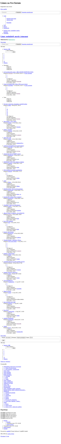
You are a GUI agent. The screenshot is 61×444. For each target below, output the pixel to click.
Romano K (10, 155)
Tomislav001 (11, 282)
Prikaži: (4, 337)
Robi (18, 218)
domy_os (19, 194)
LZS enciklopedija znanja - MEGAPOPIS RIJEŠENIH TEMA (18, 72)
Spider (9, 139)
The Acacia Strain (12, 241)
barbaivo (10, 303)
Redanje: (14, 337)
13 (7, 113)
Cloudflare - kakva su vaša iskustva (12, 205)
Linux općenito (28, 73)
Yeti (9, 222)
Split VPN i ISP (7, 137)
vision (9, 273)
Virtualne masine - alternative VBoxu (12, 240)
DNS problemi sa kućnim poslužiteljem (13, 170)
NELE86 (10, 147)
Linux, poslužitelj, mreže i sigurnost (14, 36)
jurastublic (19, 288)
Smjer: (28, 337)
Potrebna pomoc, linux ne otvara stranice (13, 189)
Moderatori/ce (11, 39)
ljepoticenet (10, 319)
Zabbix (5, 326)
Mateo (9, 182)
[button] (7, 49)
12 (7, 112)
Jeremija (19, 127)
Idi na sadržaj (4, 9)
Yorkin (9, 123)
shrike (9, 105)
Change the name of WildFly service (12, 154)
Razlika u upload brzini (9, 253)
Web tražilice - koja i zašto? (10, 121)
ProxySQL (6, 310)
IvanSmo (19, 210)
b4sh (18, 229)
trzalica (9, 206)
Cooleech (19, 135)
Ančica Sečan (11, 433)
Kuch (9, 327)
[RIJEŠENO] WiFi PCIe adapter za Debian (14, 162)
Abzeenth (10, 73)
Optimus (10, 131)
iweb (18, 159)
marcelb (10, 171)
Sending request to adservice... (11, 272)
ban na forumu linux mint (9, 302)
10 (7, 109)
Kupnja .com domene (9, 232)
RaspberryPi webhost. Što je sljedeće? (12, 197)
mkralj (9, 292)
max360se (10, 85)
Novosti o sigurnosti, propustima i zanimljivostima (15, 104)
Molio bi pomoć (7, 291)
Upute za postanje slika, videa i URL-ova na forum (16, 84)
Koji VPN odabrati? (8, 221)
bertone (18, 93)
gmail (5, 180)
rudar (18, 167)
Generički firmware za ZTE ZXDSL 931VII (14, 261)
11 (7, 110)
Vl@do (18, 151)
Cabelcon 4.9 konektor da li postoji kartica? (14, 145)
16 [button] (4, 61)
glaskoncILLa (20, 143)
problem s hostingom (8, 318)
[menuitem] (11, 18)
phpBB (8, 431)
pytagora (19, 269)
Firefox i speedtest (8, 129)
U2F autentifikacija (8, 280)
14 (7, 114)
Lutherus (19, 237)
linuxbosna (10, 190)
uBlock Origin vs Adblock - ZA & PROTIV (14, 213)
